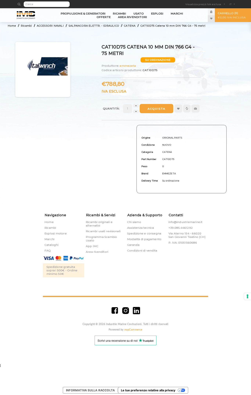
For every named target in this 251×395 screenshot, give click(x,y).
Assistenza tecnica (140, 227)
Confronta (187, 108)
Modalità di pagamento (144, 239)
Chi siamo (134, 222)
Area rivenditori (97, 252)
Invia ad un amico (195, 109)
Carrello (232, 15)
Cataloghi (51, 245)
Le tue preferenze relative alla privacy (148, 390)
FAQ (47, 250)
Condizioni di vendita (142, 250)
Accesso (214, 11)
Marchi (49, 239)
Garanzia (133, 245)
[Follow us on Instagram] (125, 310)
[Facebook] (114, 310)
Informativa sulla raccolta (90, 390)
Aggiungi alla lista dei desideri (178, 109)
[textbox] (47, 4)
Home (49, 222)
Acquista (156, 108)
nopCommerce (133, 329)
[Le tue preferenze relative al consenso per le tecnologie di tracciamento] (247, 296)
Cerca (19, 4)
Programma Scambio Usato (101, 238)
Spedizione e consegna (144, 233)
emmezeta (128, 65)
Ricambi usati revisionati (103, 231)
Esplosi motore (55, 233)
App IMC (92, 246)
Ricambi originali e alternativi (99, 223)
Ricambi (50, 227)
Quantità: (111, 108)
